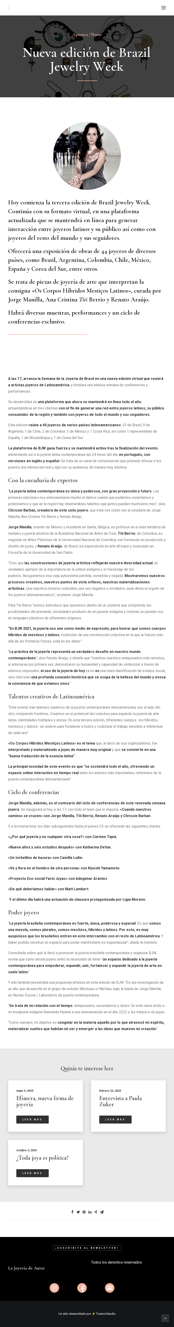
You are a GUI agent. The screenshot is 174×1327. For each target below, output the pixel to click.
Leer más (32, 1119)
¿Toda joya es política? (42, 1157)
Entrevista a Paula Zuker (120, 1101)
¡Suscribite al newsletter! (87, 1248)
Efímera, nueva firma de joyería (45, 1101)
